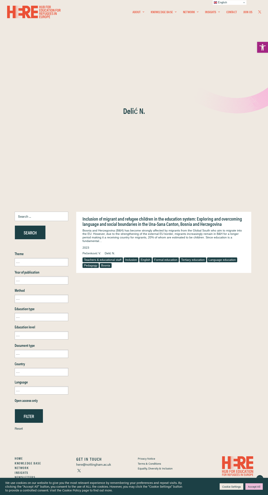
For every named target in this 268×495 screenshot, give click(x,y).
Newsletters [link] (25, 477)
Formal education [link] (165, 259)
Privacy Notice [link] (146, 458)
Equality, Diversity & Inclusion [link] (155, 468)
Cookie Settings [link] (231, 487)
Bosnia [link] (105, 265)
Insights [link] (210, 11)
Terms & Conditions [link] (149, 463)
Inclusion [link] (131, 259)
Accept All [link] (254, 487)
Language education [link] (222, 259)
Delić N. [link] (110, 253)
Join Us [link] (247, 11)
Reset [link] (19, 428)
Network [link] (189, 11)
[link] (262, 47)
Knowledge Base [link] (162, 11)
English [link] (145, 259)
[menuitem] (138, 12)
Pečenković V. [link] (91, 253)
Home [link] (19, 458)
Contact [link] (231, 11)
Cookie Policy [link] (71, 490)
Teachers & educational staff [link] (102, 259)
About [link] (137, 11)
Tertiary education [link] (193, 259)
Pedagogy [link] (90, 265)
